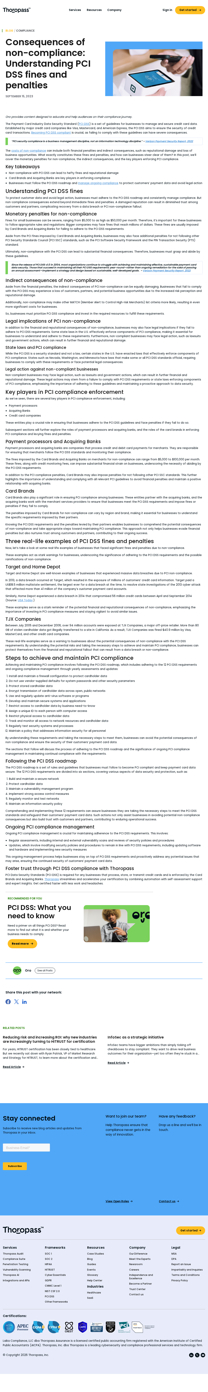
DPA (173, 1259)
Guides (91, 1264)
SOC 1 (48, 1253)
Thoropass (51, 879)
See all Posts (45, 970)
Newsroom (136, 1264)
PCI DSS (84, 124)
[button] (75, 10)
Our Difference (138, 1253)
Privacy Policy (179, 1280)
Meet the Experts (140, 1259)
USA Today (25, 600)
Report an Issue (181, 1264)
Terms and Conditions (185, 1275)
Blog (9, 30)
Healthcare (94, 1292)
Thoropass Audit (13, 1253)
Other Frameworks (56, 1301)
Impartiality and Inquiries (187, 1269)
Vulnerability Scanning (17, 1269)
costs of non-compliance (28, 151)
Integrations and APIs (16, 1280)
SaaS (90, 1298)
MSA (174, 1253)
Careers (134, 1269)
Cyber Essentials (55, 1275)
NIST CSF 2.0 (52, 1291)
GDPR (48, 1280)
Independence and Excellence (141, 1276)
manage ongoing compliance (98, 183)
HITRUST (50, 1269)
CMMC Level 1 (53, 1285)
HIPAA (48, 1264)
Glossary (92, 1275)
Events (91, 1269)
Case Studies (95, 1253)
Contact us (136, 1294)
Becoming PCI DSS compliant (51, 133)
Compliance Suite (14, 1259)
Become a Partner (140, 1283)
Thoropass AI (11, 1275)
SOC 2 (48, 1259)
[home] (17, 10)
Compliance (25, 31)
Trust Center (137, 1289)
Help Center (94, 1280)
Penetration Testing (15, 1264)
